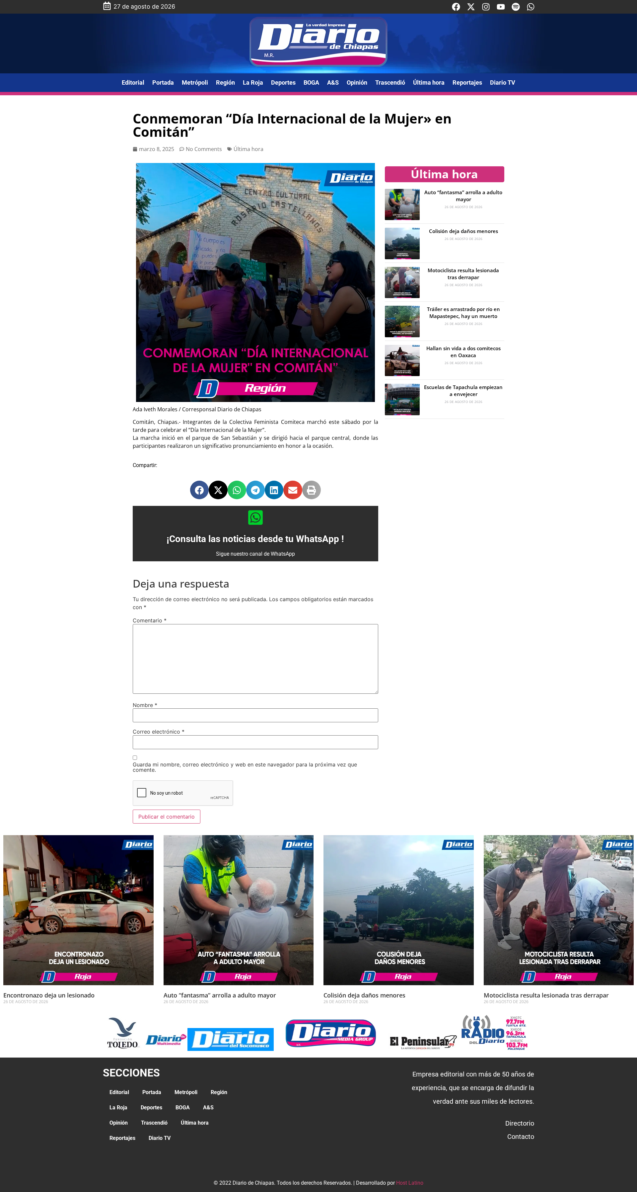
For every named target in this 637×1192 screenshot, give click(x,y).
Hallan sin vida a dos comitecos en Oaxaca (463, 351)
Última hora (429, 82)
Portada (163, 82)
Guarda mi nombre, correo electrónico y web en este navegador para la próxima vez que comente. (245, 767)
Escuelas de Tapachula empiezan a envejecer (463, 390)
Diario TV (502, 82)
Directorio (519, 1123)
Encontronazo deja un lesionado (49, 995)
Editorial (133, 82)
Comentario (150, 620)
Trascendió (390, 82)
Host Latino (409, 1183)
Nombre (145, 705)
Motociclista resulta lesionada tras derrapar (463, 273)
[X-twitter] (471, 7)
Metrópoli (195, 82)
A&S (333, 82)
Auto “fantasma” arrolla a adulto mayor (463, 195)
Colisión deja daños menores (463, 231)
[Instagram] (486, 7)
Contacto (520, 1137)
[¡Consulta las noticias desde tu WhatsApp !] (255, 517)
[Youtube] (501, 7)
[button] (199, 490)
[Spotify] (516, 7)
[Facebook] (456, 7)
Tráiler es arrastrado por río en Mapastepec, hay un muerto (463, 312)
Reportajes (467, 82)
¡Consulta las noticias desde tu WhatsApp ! (255, 538)
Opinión (357, 82)
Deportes (283, 82)
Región (225, 82)
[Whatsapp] (530, 7)
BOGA (311, 82)
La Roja (253, 82)
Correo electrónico (158, 731)
